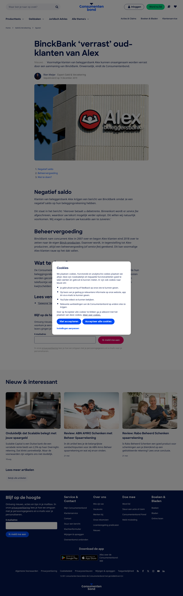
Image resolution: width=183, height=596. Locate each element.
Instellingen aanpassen (68, 328)
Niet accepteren (69, 321)
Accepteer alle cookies (98, 321)
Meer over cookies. (92, 315)
